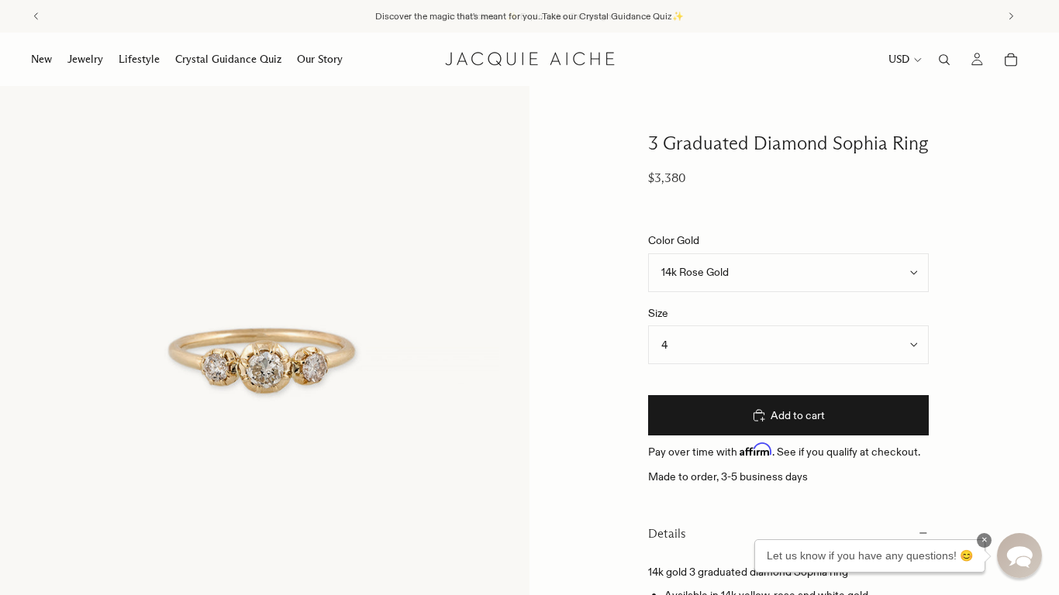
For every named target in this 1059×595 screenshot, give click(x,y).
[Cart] (1011, 60)
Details (667, 533)
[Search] (944, 60)
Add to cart (798, 415)
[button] (1019, 555)
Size (658, 313)
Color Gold (673, 240)
